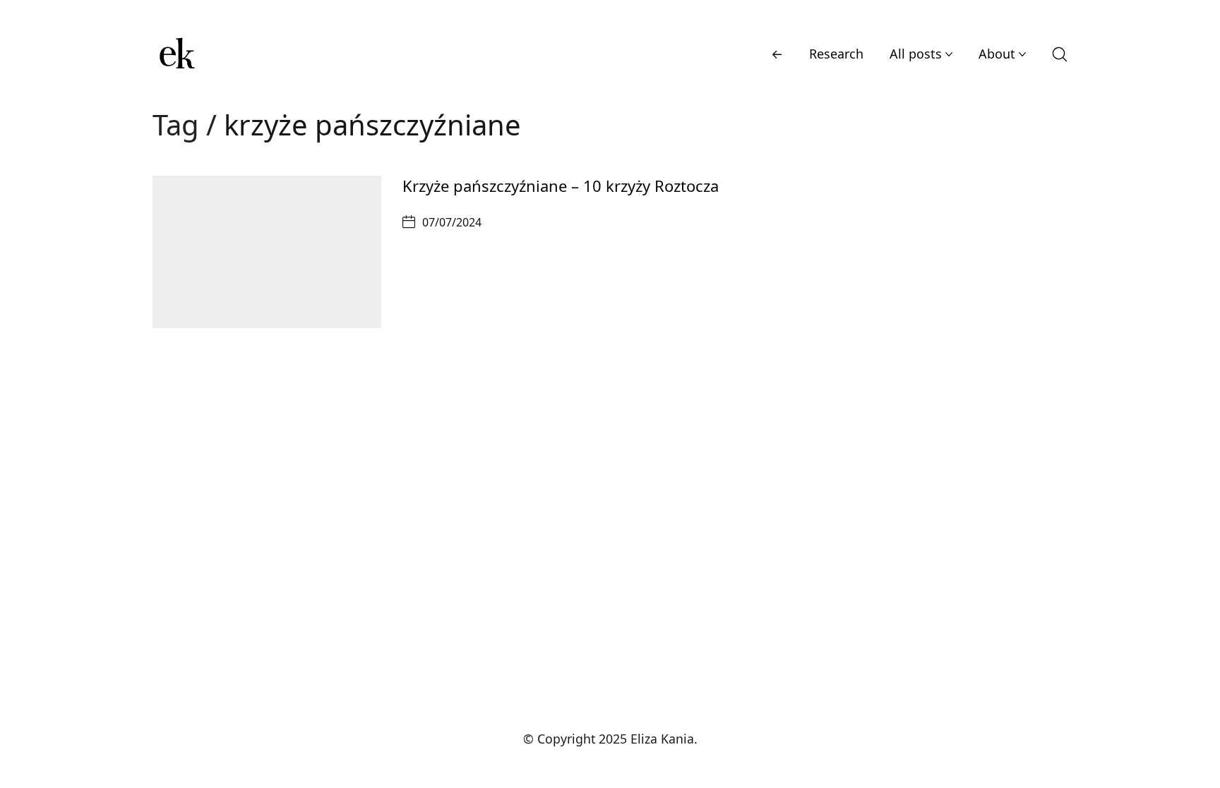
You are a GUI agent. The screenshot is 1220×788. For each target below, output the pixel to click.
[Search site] (1060, 54)
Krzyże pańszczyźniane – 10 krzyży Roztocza (560, 185)
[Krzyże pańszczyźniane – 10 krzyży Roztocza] (266, 252)
